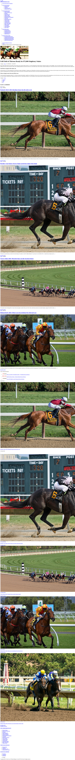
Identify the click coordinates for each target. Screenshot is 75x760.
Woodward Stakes (7, 16)
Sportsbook (4, 754)
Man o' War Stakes (7, 23)
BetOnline (4, 755)
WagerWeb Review (7, 32)
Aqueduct (6, 7)
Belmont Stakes (7, 11)
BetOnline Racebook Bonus (9, 38)
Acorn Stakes (6, 25)
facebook (3, 79)
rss (2, 82)
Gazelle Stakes (6, 21)
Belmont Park (6, 6)
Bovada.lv (4, 753)
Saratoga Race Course (6, 749)
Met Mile (5, 13)
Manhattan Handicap (7, 19)
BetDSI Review (7, 33)
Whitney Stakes (7, 15)
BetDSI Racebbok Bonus (8, 40)
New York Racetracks (5, 5)
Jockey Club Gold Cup (8, 12)
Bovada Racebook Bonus (8, 36)
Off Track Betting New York (7, 42)
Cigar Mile (6, 18)
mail (3, 81)
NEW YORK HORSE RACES (5, 728)
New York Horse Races (6, 10)
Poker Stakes (6, 27)
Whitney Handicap (5, 733)
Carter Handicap (7, 26)
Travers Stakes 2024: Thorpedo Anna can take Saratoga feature (17, 258)
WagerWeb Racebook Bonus (9, 39)
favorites (3, 757)
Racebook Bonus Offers (6, 35)
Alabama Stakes (7, 20)
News (3, 43)
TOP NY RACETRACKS (4, 745)
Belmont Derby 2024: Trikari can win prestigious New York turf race (18, 312)
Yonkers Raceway (7, 8)
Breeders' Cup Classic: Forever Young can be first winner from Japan (18, 163)
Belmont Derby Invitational (8, 17)
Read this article (3, 160)
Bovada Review (7, 30)
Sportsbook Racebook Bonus (9, 37)
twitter (3, 80)
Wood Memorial (7, 14)
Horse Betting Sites (5, 29)
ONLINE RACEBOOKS (4, 751)
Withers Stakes (6, 24)
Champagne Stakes (7, 22)
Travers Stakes (4, 738)
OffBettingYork (4, 1)
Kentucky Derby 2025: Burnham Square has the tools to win (16, 90)
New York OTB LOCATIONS (7, 3)
